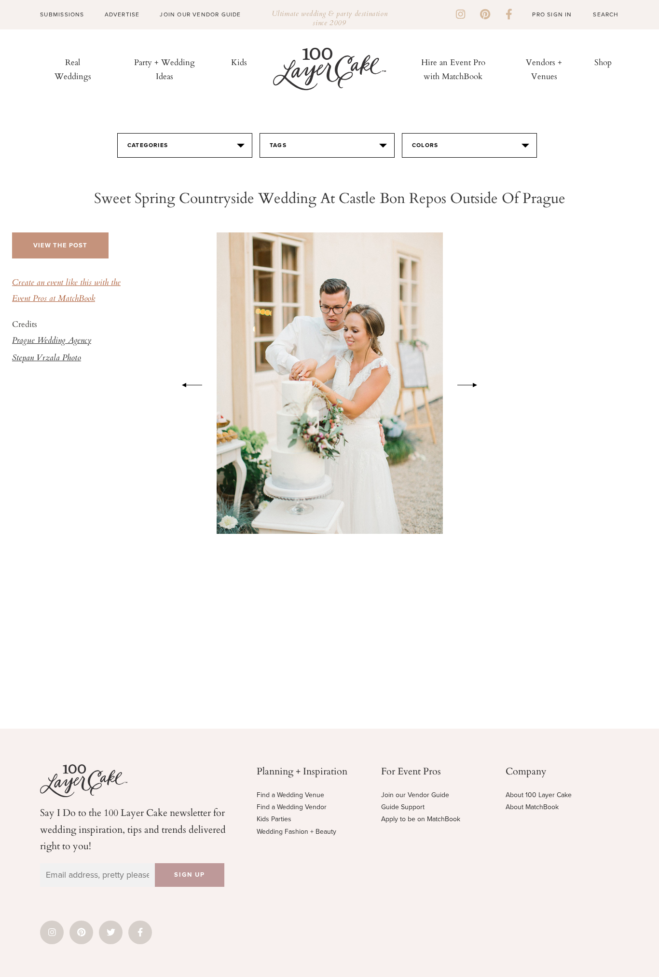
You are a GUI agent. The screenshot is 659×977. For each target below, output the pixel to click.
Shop (603, 62)
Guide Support (403, 807)
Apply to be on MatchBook (420, 819)
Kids (239, 62)
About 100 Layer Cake (539, 795)
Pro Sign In (552, 14)
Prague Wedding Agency (51, 341)
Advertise (122, 14)
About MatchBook (532, 807)
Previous (187, 383)
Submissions (62, 14)
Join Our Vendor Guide (200, 14)
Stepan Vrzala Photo (46, 358)
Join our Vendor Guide (415, 795)
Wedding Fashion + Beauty (296, 832)
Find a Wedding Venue (290, 795)
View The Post (60, 245)
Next (472, 383)
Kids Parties (274, 819)
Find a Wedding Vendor (292, 807)
